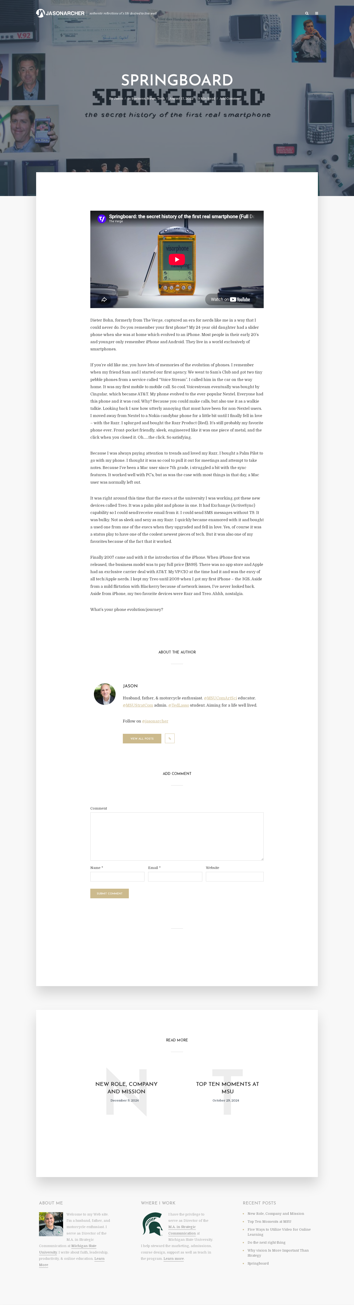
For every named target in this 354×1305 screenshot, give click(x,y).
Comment (98, 808)
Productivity (171, 13)
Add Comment (230, 98)
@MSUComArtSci (220, 698)
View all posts (142, 739)
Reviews (227, 13)
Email (154, 867)
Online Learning (201, 13)
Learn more (174, 1259)
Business (138, 98)
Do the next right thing (267, 1242)
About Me (291, 13)
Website (212, 867)
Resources (269, 13)
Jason (118, 98)
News (151, 98)
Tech (161, 98)
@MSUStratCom (138, 705)
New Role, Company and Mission (126, 1088)
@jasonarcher (155, 721)
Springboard (258, 1263)
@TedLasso (178, 705)
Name (96, 867)
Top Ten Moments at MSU (227, 1088)
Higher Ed (246, 13)
